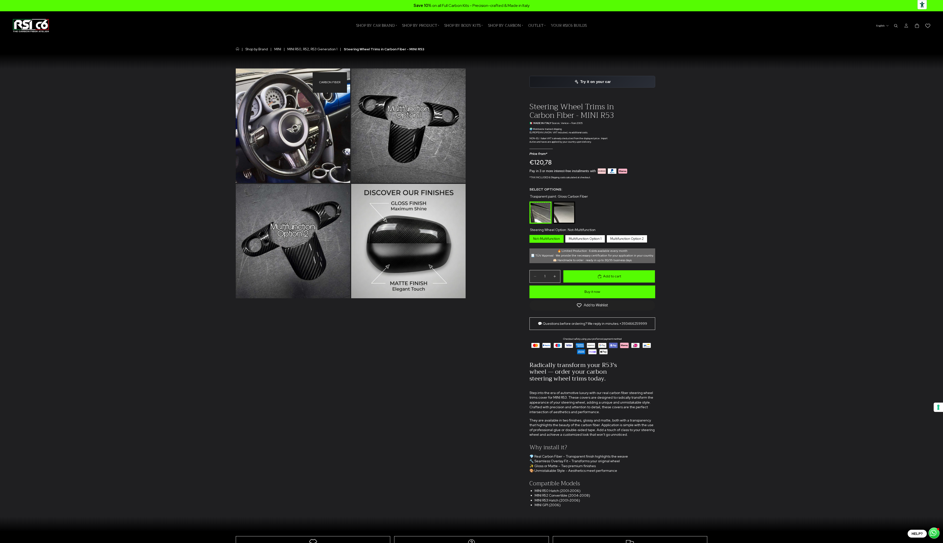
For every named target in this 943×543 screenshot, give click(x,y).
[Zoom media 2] (408, 125)
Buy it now (592, 291)
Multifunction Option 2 (627, 238)
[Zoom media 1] (293, 125)
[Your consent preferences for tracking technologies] (938, 407)
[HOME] (237, 49)
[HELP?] (934, 533)
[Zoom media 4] (408, 241)
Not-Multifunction (546, 238)
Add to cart (612, 276)
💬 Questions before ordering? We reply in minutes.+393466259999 (592, 323)
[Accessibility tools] (922, 4)
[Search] (895, 25)
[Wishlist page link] (927, 25)
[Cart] (917, 25)
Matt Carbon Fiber (564, 202)
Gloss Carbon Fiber (540, 202)
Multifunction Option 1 (585, 238)
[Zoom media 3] (293, 241)
